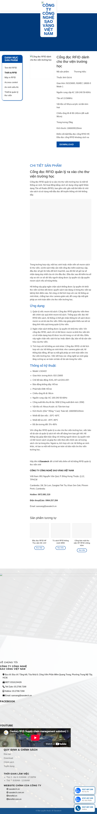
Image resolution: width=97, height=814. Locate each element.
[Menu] (3, 5)
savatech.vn (14, 789)
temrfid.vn (12, 796)
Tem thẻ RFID (11, 68)
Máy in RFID (10, 77)
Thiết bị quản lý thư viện (11, 93)
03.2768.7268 (20, 687)
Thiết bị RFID (11, 73)
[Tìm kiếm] (94, 5)
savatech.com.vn (16, 792)
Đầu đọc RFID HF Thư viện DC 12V (39, 542)
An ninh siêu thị (11, 87)
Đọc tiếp (39, 548)
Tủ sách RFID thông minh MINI (61, 542)
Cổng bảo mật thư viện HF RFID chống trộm (82, 543)
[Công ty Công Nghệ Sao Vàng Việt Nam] (48, 18)
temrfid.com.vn (14, 799)
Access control (11, 82)
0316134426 (16, 682)
